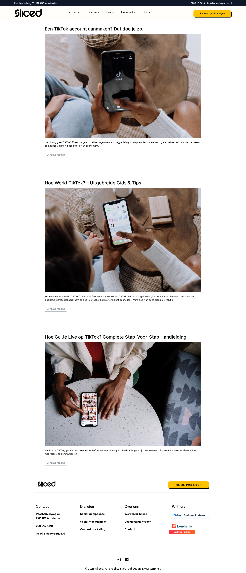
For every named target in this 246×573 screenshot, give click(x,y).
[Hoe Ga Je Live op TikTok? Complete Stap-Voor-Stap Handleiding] (123, 394)
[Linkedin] (127, 559)
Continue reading (56, 154)
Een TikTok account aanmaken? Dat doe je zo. (94, 29)
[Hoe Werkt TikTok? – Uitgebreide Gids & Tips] (123, 240)
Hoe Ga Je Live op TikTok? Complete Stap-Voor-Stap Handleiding (115, 337)
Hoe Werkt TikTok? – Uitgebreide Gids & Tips (93, 183)
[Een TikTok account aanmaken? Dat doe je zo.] (123, 85)
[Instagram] (119, 559)
